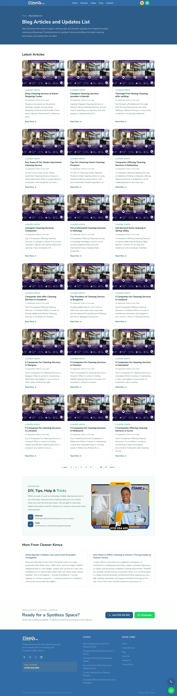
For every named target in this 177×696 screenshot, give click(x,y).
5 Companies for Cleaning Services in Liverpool (43, 429)
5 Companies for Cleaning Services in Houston (88, 363)
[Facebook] (24, 657)
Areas (93, 3)
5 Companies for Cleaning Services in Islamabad (133, 363)
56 (101, 467)
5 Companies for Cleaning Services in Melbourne (88, 429)
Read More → (30, 121)
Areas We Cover (128, 648)
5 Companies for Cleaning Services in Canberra (133, 298)
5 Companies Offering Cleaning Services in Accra (131, 429)
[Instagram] (30, 657)
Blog (101, 3)
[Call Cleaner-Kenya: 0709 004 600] (142, 3)
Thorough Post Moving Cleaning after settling (131, 95)
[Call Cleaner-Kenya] (171, 681)
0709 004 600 (31, 667)
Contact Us (126, 660)
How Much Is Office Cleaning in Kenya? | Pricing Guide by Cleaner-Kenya (122, 556)
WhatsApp (146, 615)
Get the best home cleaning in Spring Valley (130, 229)
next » (112, 467)
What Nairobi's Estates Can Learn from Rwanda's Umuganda (50, 556)
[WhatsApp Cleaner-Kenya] (147, 3)
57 (106, 467)
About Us (125, 656)
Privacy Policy (127, 664)
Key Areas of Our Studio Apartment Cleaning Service (43, 163)
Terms (152, 693)
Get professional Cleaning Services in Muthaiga (88, 229)
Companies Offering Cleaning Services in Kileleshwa (130, 163)
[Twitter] (35, 657)
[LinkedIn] (41, 657)
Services (84, 3)
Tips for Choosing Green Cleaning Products (87, 163)
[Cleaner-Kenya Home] (36, 3)
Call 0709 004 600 (121, 615)
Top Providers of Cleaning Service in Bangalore (87, 298)
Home (74, 3)
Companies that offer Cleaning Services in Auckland (40, 298)
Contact (109, 3)
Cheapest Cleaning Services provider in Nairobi (84, 95)
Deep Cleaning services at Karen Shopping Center (41, 95)
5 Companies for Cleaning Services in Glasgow (43, 363)
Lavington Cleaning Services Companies (39, 229)
